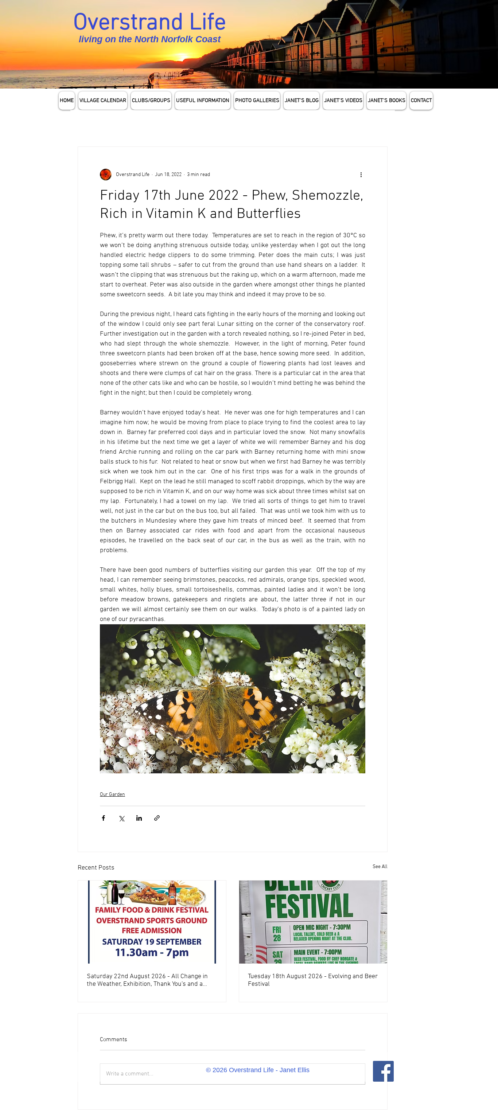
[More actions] (361, 174)
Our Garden (112, 795)
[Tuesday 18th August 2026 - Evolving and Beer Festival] (313, 922)
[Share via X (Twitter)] (121, 818)
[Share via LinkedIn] (139, 818)
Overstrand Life (149, 23)
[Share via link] (156, 818)
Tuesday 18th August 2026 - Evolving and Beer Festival (313, 980)
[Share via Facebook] (103, 818)
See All (380, 867)
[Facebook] (383, 1071)
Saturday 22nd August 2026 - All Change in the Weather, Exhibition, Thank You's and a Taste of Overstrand (147, 980)
